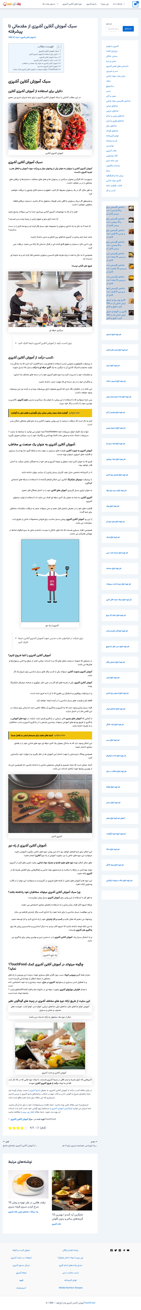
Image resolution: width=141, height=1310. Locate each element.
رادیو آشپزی (91, 4)
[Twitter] (115, 1250)
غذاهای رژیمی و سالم (115, 116)
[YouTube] (128, 1250)
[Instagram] (120, 1250)
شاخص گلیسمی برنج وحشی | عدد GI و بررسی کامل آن (115, 245)
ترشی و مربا (111, 61)
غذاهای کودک (112, 131)
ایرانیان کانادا (111, 51)
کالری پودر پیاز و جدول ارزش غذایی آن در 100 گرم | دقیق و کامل (116, 303)
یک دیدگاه (34, 1212)
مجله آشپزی (21, 1273)
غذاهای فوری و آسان (115, 121)
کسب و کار (110, 190)
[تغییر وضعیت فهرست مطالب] (58, 47)
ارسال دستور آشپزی (21, 1265)
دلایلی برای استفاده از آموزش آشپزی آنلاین (43, 54)
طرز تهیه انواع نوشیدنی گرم (115, 412)
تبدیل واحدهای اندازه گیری (70, 1265)
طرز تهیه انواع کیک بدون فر (115, 443)
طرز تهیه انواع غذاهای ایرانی (115, 709)
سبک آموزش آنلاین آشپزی (49, 51)
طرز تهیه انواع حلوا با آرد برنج (116, 615)
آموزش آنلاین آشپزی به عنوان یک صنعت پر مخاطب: (39, 63)
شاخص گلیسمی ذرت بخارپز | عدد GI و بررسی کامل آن (116, 269)
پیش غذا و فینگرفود (114, 175)
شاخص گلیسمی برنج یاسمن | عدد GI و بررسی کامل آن (115, 211)
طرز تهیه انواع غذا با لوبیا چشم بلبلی (118, 396)
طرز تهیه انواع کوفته (113, 787)
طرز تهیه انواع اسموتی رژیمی (115, 428)
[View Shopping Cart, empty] (135, 4)
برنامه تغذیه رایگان (70, 1250)
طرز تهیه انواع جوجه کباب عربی (117, 552)
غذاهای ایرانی (23, 1212)
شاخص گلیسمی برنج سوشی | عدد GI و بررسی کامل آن (115, 222)
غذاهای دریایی (112, 111)
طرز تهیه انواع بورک (112, 506)
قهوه (21, 1280)
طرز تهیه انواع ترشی (113, 677)
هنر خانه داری (112, 161)
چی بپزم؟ (105, 4)
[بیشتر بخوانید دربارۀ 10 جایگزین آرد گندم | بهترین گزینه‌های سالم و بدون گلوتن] (72, 1190)
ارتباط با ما (117, 4)
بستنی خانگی (111, 56)
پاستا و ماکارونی (113, 166)
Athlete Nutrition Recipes (70, 1288)
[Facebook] (111, 1250)
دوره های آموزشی (19, 718)
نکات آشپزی (12, 1212)
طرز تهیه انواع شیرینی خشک (116, 381)
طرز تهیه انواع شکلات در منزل (116, 771)
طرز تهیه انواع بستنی (113, 802)
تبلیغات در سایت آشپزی (21, 1258)
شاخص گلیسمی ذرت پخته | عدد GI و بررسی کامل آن (115, 280)
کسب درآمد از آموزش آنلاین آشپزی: (45, 60)
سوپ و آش (111, 96)
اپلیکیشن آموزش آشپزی (61, 1108)
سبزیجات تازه (64, 432)
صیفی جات (63, 435)
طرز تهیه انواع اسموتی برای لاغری (117, 693)
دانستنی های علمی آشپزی (117, 66)
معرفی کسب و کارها (21, 1250)
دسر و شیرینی (112, 71)
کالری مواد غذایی (113, 180)
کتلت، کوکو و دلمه (114, 185)
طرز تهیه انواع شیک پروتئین (115, 459)
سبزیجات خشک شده (79, 435)
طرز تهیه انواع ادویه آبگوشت (116, 833)
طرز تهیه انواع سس (113, 740)
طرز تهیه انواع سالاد (113, 849)
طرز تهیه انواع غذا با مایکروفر (116, 755)
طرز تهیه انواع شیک (113, 537)
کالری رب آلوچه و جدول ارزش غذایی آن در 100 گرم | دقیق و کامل (116, 315)
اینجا (31, 343)
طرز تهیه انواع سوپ (113, 365)
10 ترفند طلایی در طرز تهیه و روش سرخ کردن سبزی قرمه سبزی (27, 1204)
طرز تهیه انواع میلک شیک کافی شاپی (119, 599)
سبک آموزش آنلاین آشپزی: (48, 57)
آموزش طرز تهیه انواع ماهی (115, 818)
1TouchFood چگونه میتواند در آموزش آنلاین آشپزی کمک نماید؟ (35, 69)
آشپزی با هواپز (112, 46)
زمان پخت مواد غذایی (115, 76)
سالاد (108, 81)
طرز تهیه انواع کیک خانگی (115, 724)
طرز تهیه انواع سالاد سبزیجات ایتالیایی (119, 880)
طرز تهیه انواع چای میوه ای (115, 521)
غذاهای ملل (111, 126)
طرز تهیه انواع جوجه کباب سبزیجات (118, 584)
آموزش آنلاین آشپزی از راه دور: (47, 66)
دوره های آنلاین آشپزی (72, 4)
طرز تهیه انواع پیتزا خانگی (115, 865)
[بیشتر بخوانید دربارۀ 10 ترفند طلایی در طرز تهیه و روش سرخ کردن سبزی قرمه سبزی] (28, 1184)
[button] (56, 4)
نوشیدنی (110, 146)
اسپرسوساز (21, 1288)
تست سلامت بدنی (70, 1273)
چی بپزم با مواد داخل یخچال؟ (70, 1258)
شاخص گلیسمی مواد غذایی (118, 101)
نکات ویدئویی (112, 156)
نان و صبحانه (111, 141)
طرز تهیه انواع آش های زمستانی (117, 631)
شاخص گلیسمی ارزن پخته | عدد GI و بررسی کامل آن (115, 257)
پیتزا (108, 170)
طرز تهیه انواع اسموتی (113, 334)
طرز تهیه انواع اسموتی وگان (115, 662)
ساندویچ (110, 86)
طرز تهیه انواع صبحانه (113, 568)
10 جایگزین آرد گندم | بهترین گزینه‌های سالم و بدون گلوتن (67, 1217)
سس (108, 91)
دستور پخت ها (49, 4)
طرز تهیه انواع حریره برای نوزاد (116, 490)
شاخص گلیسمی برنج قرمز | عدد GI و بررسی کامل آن (115, 234)
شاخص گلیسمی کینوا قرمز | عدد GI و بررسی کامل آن (115, 292)
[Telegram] (124, 1250)
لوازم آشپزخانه (112, 136)
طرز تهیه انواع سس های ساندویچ (117, 646)
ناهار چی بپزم (28, 1112)
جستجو (109, 24)
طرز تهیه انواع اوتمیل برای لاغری (117, 475)
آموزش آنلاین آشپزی (19, 1119)
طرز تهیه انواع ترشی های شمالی (117, 350)
